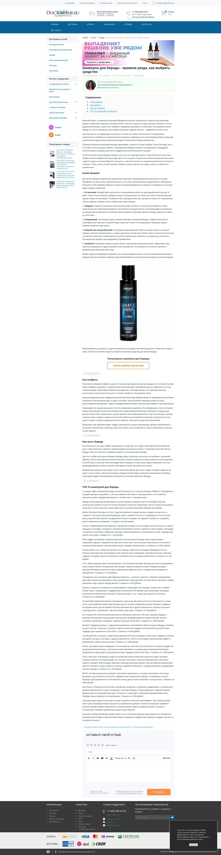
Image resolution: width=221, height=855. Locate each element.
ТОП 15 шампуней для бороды (103, 111)
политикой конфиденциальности (129, 793)
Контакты (52, 813)
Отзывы (128, 24)
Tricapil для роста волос (59, 84)
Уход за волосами (56, 112)
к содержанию (92, 374)
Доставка (81, 810)
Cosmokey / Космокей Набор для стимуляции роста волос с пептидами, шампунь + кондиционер (66, 164)
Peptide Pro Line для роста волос (59, 90)
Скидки (58, 127)
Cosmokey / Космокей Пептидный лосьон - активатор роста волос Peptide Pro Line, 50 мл (66, 175)
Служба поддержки (114, 819)
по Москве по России (107, 13)
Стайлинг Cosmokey (57, 107)
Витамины (53, 71)
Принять (193, 845)
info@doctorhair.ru (113, 825)
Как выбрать (95, 105)
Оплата (81, 813)
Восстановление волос (58, 60)
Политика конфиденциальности (86, 828)
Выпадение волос (56, 44)
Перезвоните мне (113, 815)
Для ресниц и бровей (58, 118)
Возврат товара (84, 824)
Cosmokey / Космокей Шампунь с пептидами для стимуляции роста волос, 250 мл (66, 184)
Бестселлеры (54, 97)
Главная (85, 37)
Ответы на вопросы (56, 819)
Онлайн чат (111, 822)
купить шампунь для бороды (128, 365)
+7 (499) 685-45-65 (116, 810)
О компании (53, 810)
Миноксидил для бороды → (143, 727)
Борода (52, 55)
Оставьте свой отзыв (103, 735)
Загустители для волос (58, 102)
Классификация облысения (60, 50)
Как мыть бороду (97, 108)
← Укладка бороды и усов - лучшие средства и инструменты (106, 727)
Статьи (93, 37)
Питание (53, 65)
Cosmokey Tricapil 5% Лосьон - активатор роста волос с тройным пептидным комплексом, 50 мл (66, 154)
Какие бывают (96, 102)
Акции (57, 135)
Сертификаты (54, 822)
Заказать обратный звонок (143, 17)
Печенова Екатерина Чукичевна (114, 84)
